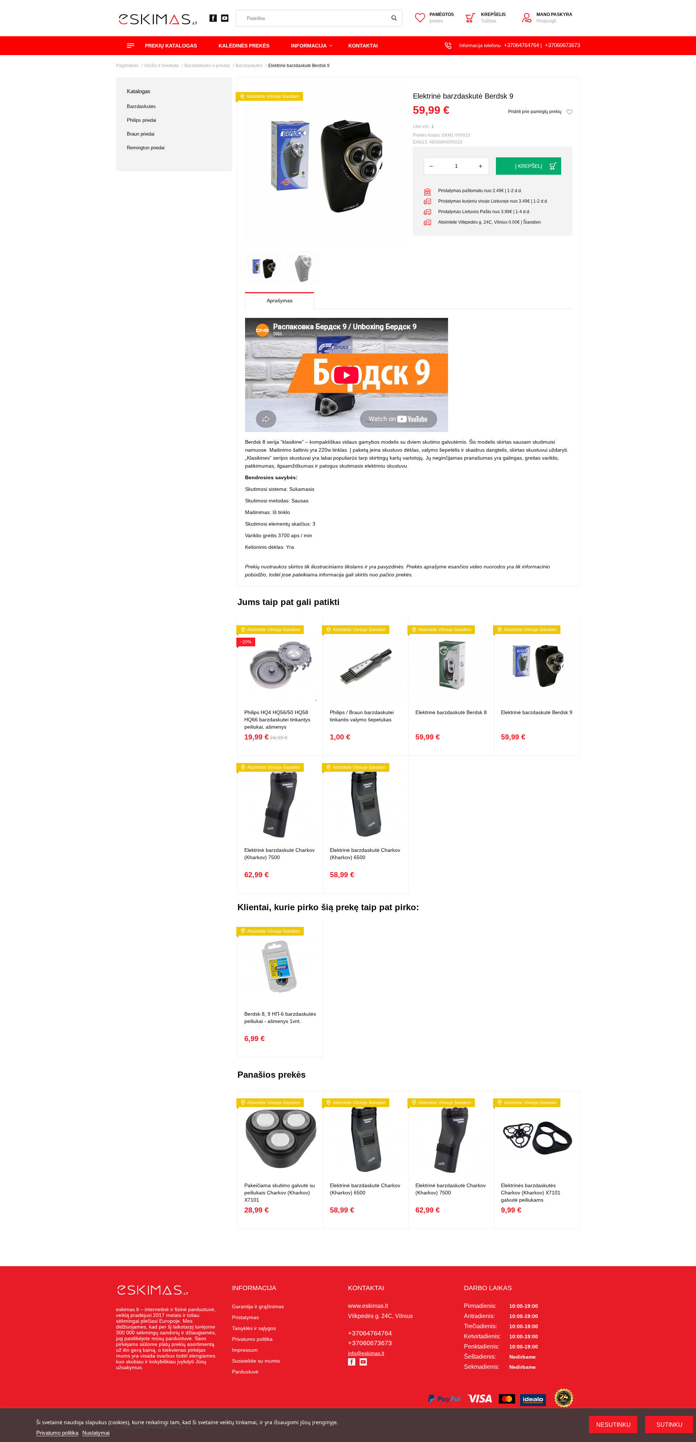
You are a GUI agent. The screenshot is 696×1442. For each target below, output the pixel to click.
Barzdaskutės (141, 106)
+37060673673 (562, 45)
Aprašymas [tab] (280, 300)
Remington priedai (146, 147)
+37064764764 (521, 45)
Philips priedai (141, 120)
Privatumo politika (57, 1433)
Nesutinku (613, 1425)
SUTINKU (669, 1425)
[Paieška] (394, 18)
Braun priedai (140, 134)
